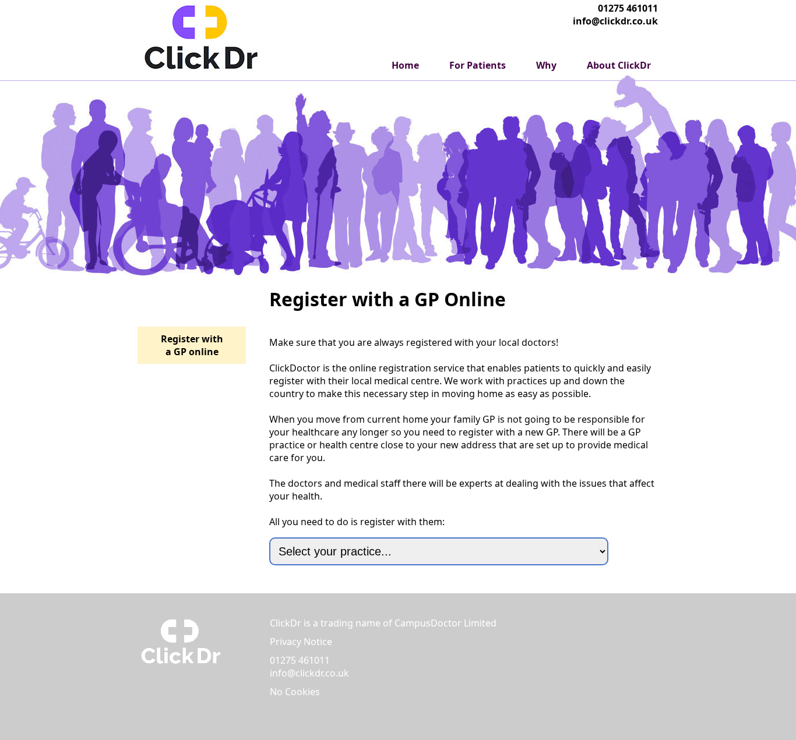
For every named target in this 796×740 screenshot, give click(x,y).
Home (405, 65)
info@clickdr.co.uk (615, 21)
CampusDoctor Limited (445, 623)
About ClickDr (619, 65)
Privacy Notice (301, 641)
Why (546, 65)
